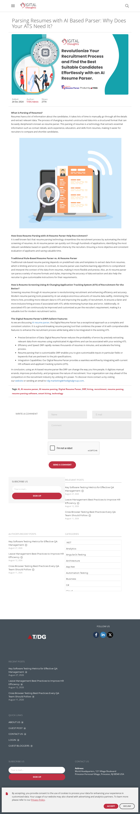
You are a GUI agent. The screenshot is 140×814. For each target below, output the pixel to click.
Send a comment (62, 465)
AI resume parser (40, 322)
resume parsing (115, 389)
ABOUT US (14, 722)
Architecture (73, 560)
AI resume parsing (48, 389)
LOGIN (12, 740)
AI (19, 389)
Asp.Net (70, 566)
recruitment (100, 389)
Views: (45, 99)
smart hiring (44, 393)
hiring (90, 389)
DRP (84, 389)
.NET (68, 542)
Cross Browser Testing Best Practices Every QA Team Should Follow (90, 514)
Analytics (71, 548)
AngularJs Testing (76, 554)
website (19, 380)
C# (67, 585)
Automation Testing (77, 572)
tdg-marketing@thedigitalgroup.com (65, 380)
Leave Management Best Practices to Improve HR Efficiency (92, 501)
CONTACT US (16, 734)
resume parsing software (24, 393)
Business (71, 578)
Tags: (14, 389)
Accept (111, 806)
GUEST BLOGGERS (19, 745)
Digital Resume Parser (70, 389)
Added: (15, 99)
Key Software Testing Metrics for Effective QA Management (89, 489)
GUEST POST (16, 728)
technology (57, 393)
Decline (127, 806)
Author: (30, 99)
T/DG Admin (33, 101)
